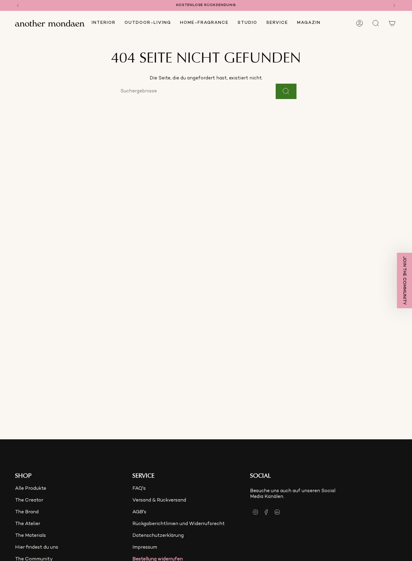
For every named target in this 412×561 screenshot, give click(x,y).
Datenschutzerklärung (158, 535)
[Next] (394, 5)
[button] (103, 23)
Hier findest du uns (36, 547)
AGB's (139, 512)
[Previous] (18, 5)
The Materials (30, 535)
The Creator (29, 500)
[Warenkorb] (392, 23)
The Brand (27, 512)
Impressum (144, 547)
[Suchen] (286, 91)
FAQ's (139, 488)
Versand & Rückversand (159, 500)
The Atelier (27, 524)
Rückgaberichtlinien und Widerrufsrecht (178, 524)
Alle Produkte (30, 488)
